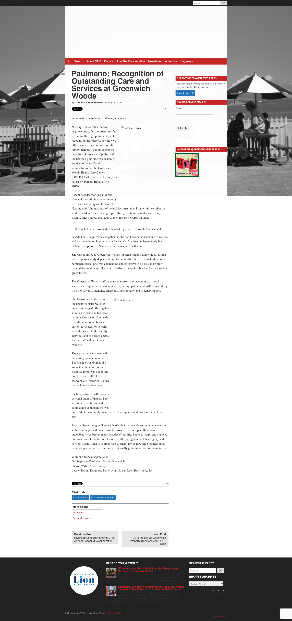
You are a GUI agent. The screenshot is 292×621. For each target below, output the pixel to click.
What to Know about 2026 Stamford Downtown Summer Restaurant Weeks (148, 569)
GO (223, 3)
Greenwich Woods (104, 497)
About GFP (94, 61)
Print (166, 109)
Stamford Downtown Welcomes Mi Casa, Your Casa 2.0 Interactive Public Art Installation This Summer (151, 588)
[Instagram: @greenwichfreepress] (187, 164)
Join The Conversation (130, 61)
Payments (187, 61)
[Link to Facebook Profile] (219, 590)
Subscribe (182, 128)
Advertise (171, 61)
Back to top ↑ (220, 616)
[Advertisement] (146, 30)
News (78, 61)
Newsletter (155, 61)
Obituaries (81, 497)
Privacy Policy (114, 613)
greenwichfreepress (89, 102)
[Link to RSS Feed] (224, 590)
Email (179, 108)
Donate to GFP (185, 93)
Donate (108, 61)
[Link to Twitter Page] (214, 590)
